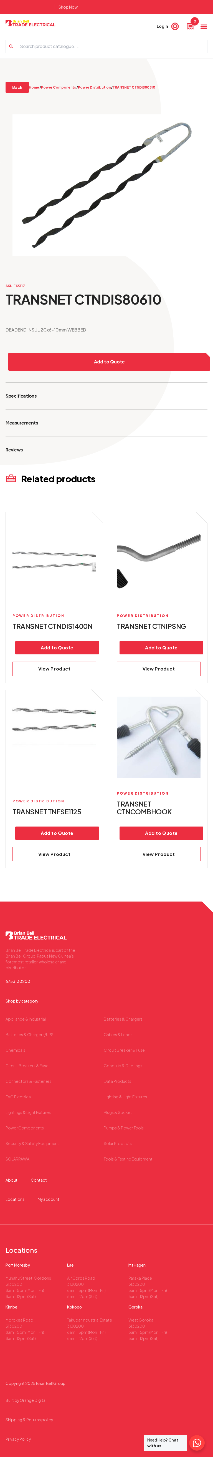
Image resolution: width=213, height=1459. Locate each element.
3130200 (14, 1284)
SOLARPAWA (17, 1158)
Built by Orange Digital (26, 1400)
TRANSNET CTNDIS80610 (134, 87)
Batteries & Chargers (123, 1018)
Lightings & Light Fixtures (28, 1112)
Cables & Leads (118, 1034)
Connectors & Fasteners (28, 1081)
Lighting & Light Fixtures (125, 1096)
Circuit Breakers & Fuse (27, 1065)
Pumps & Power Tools (124, 1127)
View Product (54, 669)
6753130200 (18, 981)
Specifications (21, 396)
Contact (39, 1179)
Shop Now (68, 6)
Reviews (14, 450)
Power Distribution (94, 87)
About (11, 1179)
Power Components (58, 87)
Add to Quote (109, 362)
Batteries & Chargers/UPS (30, 1034)
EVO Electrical (19, 1096)
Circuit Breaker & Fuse (124, 1050)
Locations (15, 1199)
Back (17, 87)
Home (34, 87)
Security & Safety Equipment (32, 1143)
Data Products (117, 1081)
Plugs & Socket (118, 1112)
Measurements (22, 423)
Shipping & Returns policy (29, 1419)
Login (162, 26)
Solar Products (118, 1143)
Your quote (194, 22)
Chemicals (15, 1050)
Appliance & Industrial (26, 1018)
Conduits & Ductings (123, 1065)
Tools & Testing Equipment (128, 1158)
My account (48, 1199)
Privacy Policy (18, 1439)
